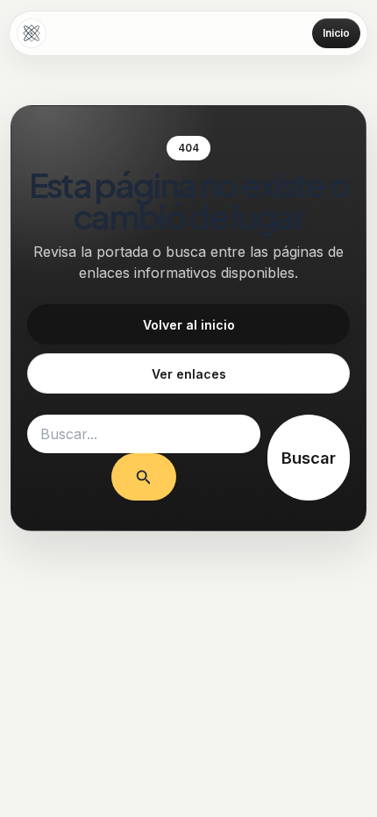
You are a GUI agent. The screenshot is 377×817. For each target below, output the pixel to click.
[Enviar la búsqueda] (143, 476)
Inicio (336, 32)
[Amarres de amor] (31, 33)
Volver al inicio (189, 324)
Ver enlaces (189, 373)
